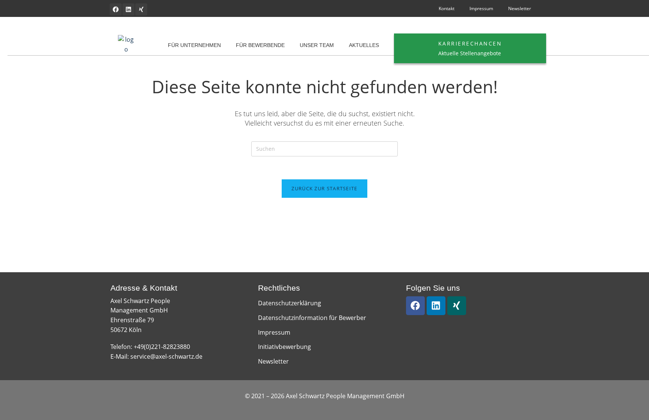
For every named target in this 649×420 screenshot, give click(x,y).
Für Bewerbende (260, 45)
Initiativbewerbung (284, 347)
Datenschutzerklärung (289, 303)
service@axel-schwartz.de (166, 356)
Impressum (481, 8)
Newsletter (519, 8)
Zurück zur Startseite (324, 188)
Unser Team (317, 45)
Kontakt (446, 8)
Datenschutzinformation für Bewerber (312, 318)
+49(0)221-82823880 (162, 347)
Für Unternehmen (194, 45)
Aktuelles (364, 45)
